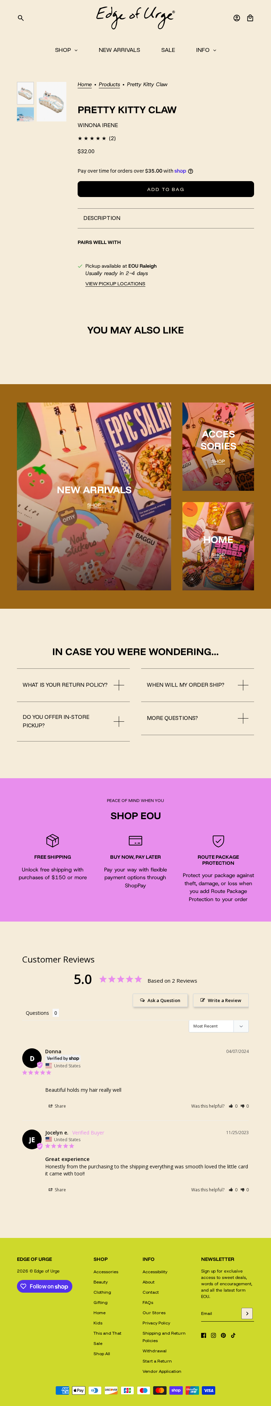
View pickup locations (115, 283)
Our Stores (154, 1312)
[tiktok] (233, 1335)
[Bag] (250, 18)
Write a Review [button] (224, 1000)
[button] (233, 1106)
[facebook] (203, 1335)
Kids (98, 1322)
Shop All (102, 1353)
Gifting (101, 1302)
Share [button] (60, 1106)
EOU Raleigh (142, 266)
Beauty (101, 1282)
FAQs (148, 1302)
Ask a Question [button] (163, 1000)
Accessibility (155, 1271)
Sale (98, 1343)
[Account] (237, 18)
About (149, 1282)
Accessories (106, 1271)
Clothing (102, 1292)
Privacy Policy (156, 1322)
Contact (151, 1292)
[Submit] (247, 1313)
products (109, 85)
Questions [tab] (37, 1012)
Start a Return (157, 1361)
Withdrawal (155, 1350)
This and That (107, 1333)
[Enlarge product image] (51, 101)
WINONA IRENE (98, 125)
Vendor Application (162, 1371)
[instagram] (213, 1335)
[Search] (21, 18)
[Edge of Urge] (135, 18)
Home (85, 85)
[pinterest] (223, 1335)
